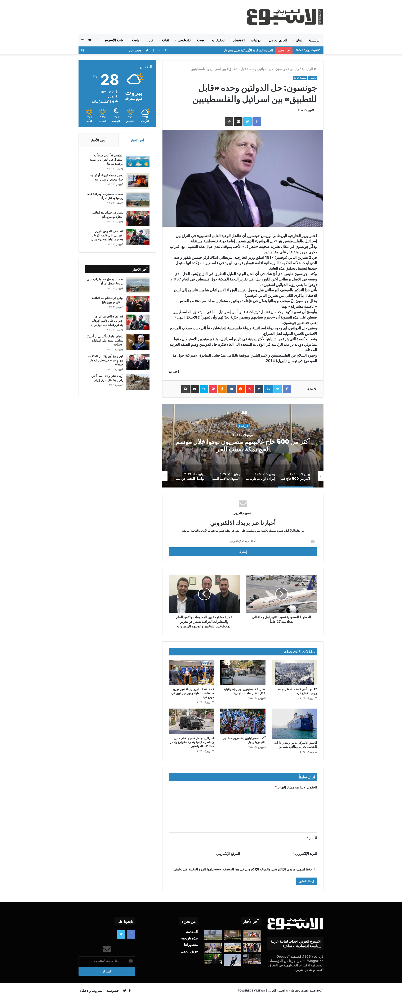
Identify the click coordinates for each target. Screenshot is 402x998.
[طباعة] (229, 121)
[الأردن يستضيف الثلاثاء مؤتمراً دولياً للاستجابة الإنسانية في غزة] (232, 947)
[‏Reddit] (241, 389)
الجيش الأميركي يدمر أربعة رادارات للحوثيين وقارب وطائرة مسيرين (295, 745)
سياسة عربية (300, 77)
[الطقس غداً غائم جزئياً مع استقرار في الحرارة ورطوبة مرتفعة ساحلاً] (137, 161)
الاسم (312, 838)
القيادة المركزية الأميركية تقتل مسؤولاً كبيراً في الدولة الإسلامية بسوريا (228, 50)
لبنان (299, 40)
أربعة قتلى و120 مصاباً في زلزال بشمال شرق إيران (107, 378)
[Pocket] (213, 389)
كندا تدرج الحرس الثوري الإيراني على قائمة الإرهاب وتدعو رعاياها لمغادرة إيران (107, 235)
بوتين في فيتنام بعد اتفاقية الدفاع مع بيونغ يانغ (107, 214)
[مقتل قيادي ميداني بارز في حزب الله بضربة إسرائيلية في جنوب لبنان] (213, 935)
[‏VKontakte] (231, 389)
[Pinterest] (250, 389)
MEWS (260, 990)
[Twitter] (247, 121)
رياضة (136, 40)
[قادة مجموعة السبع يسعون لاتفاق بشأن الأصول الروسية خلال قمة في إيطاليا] (252, 935)
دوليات (256, 40)
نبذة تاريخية (189, 938)
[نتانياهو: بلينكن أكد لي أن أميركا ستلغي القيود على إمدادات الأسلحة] (137, 342)
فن (151, 40)
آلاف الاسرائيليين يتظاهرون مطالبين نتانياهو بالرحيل (244, 740)
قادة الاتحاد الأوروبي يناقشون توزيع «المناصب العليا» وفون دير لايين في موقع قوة (192, 693)
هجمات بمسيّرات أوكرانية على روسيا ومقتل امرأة (105, 196)
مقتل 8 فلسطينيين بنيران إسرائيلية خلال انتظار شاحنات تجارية (244, 691)
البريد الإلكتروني (304, 853)
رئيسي (294, 69)
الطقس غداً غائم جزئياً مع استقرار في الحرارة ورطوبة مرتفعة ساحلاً (106, 159)
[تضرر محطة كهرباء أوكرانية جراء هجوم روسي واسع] (137, 181)
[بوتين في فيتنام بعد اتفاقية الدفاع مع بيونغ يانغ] (137, 218)
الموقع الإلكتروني (228, 853)
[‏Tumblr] (259, 389)
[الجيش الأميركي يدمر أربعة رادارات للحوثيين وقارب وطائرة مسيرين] (294, 724)
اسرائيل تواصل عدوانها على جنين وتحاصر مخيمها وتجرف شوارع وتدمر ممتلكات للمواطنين (192, 742)
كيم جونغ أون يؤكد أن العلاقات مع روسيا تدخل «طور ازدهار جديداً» (105, 360)
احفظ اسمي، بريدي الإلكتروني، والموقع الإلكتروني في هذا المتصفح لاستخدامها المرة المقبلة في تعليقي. (242, 869)
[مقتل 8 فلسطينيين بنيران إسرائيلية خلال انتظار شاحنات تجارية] (242, 672)
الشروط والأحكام (91, 990)
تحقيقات (218, 40)
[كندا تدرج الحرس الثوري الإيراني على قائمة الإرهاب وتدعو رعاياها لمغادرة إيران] (137, 237)
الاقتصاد (239, 40)
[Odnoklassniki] (222, 389)
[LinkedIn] (268, 389)
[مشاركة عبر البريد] (238, 121)
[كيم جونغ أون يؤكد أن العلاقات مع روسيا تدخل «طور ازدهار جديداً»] (137, 362)
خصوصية (112, 990)
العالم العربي (278, 40)
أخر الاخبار (137, 140)
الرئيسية (314, 40)
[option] (242, 445)
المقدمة (192, 932)
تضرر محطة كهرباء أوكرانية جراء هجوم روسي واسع (106, 177)
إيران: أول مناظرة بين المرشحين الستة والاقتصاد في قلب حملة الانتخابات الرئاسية (243, 445)
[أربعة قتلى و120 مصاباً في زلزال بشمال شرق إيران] (137, 382)
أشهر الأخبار (98, 140)
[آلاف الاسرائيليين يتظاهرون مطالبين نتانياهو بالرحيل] (242, 721)
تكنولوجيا (184, 40)
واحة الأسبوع (114, 40)
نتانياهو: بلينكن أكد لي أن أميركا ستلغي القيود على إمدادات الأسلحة (104, 340)
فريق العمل (189, 951)
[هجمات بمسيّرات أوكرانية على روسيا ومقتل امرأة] (137, 200)
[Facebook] (257, 121)
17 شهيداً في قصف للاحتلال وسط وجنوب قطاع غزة (297, 691)
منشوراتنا (191, 945)
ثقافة (165, 40)
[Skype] (204, 389)
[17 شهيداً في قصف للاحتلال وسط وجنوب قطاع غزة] (294, 672)
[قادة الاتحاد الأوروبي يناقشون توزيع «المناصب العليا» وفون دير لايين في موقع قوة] (191, 672)
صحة (200, 40)
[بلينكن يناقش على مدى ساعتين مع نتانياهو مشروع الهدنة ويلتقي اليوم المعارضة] (213, 948)
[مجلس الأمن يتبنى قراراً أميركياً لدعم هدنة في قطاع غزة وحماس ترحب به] (252, 959)
